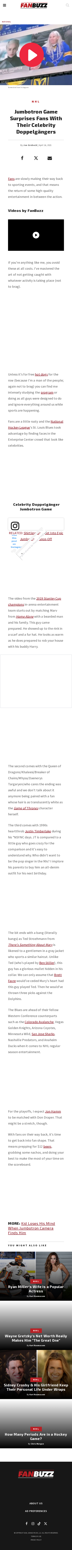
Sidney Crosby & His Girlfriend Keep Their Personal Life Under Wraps (36, 1387)
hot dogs (41, 374)
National (6, 22)
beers (47, 1146)
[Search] (67, 5)
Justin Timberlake (38, 831)
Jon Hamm (53, 1111)
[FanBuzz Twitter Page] (45, 1523)
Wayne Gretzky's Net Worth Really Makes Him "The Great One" (36, 1338)
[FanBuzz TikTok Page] (39, 1523)
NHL (36, 101)
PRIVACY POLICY (36, 1540)
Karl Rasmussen (37, 1296)
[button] (4, 5)
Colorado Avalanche (39, 1022)
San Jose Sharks (43, 1034)
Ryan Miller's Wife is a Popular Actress (36, 1289)
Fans (11, 178)
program (47, 392)
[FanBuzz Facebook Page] (26, 1523)
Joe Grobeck (30, 145)
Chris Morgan (37, 1443)
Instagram (25, 87)
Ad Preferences (36, 1511)
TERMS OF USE (36, 1536)
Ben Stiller (46, 963)
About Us (36, 1503)
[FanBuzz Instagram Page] (33, 1523)
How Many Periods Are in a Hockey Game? (36, 1436)
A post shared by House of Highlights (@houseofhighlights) (42, 535)
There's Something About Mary (30, 945)
